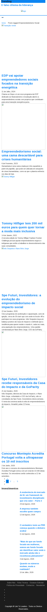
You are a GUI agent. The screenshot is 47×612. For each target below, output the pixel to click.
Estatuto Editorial (36, 583)
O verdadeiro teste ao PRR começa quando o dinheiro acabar (32, 528)
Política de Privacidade (15, 585)
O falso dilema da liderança (17, 5)
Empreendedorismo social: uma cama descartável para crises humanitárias (22, 155)
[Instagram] (7, 598)
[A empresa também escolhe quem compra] (10, 515)
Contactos (30, 585)
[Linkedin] (7, 592)
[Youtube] (7, 600)
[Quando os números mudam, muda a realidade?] (10, 570)
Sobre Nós (11, 583)
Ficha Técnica (22, 583)
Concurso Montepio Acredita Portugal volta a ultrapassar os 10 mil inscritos (23, 457)
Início (4, 23)
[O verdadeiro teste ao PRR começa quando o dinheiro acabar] (10, 532)
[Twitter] (7, 595)
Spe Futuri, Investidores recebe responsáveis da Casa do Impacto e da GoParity (23, 383)
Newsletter (40, 585)
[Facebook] (7, 590)
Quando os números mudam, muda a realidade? (29, 566)
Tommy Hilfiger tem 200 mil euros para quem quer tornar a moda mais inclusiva (23, 227)
